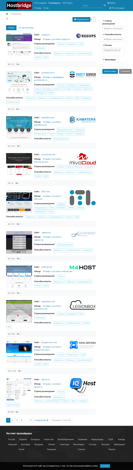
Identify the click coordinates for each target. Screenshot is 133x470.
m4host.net (47, 267)
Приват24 (88, 250)
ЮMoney (70, 53)
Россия (61, 44)
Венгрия (87, 89)
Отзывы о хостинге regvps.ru (56, 39)
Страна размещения (108, 22)
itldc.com (46, 191)
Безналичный (13, 102)
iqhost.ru (46, 379)
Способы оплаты (112, 34)
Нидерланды (84, 85)
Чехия (50, 93)
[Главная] (7, 14)
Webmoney (58, 53)
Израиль (79, 134)
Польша (78, 89)
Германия (71, 44)
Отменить (125, 71)
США (81, 44)
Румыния (89, 167)
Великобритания (65, 130)
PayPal (38, 57)
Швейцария (40, 48)
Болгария (47, 89)
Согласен (105, 466)
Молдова (78, 167)
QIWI (46, 57)
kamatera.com (48, 117)
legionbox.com (48, 301)
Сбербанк (86, 98)
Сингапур (67, 89)
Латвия (57, 89)
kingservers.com (49, 342)
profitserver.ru (48, 72)
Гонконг (69, 134)
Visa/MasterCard (84, 53)
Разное (108, 45)
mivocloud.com (48, 154)
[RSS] (7, 19)
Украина (61, 204)
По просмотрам (26, 27)
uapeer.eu (46, 232)
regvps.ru (46, 34)
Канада (60, 134)
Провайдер (110, 59)
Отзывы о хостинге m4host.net (57, 271)
